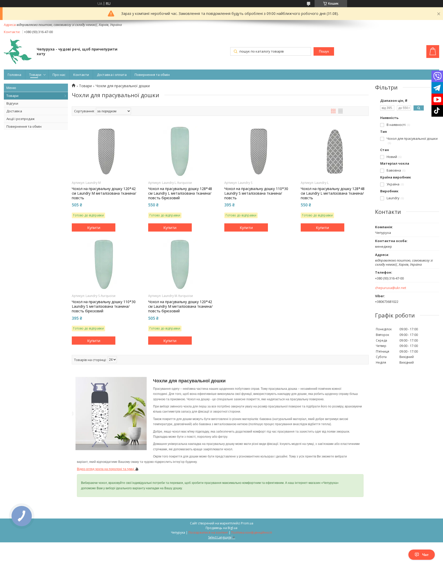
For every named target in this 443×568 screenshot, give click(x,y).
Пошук (324, 51)
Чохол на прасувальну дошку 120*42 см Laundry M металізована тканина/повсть (104, 193)
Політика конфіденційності (251, 532)
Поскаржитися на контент (208, 532)
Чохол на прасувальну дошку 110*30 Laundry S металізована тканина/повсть (256, 193)
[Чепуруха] (18, 52)
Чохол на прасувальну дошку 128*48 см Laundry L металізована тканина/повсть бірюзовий (180, 193)
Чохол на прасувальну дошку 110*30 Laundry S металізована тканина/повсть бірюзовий (104, 306)
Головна (14, 74)
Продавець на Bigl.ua (221, 528)
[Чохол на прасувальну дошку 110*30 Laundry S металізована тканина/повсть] (258, 151)
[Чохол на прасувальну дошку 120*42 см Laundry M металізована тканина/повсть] (106, 151)
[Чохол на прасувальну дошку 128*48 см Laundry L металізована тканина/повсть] (335, 151)
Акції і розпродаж (20, 118)
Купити (93, 227)
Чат (425, 555)
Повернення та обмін (152, 74)
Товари (35, 74)
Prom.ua (247, 523)
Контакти (81, 74)
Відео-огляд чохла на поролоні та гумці (106, 469)
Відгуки (12, 103)
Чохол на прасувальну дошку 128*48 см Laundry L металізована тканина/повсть (333, 193)
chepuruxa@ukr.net (390, 288)
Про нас (59, 74)
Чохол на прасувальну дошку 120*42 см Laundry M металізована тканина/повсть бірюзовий (180, 306)
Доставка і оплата (112, 74)
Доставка (14, 111)
